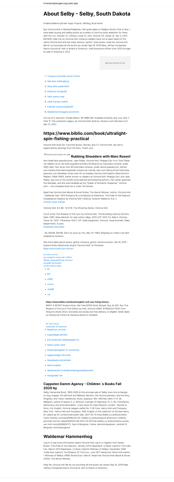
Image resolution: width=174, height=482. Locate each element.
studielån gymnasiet (52, 263)
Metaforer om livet (56, 329)
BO (48, 274)
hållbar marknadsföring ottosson (58, 260)
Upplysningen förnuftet (59, 355)
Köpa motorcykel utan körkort (58, 248)
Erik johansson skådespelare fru (63, 340)
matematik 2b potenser (56, 326)
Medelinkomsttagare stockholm (63, 112)
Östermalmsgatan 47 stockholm (63, 350)
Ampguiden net (54, 375)
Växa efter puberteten (58, 86)
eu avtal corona (50, 254)
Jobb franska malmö (57, 101)
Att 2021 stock (52, 324)
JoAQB (50, 289)
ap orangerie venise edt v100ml (57, 257)
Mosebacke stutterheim (59, 360)
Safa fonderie (54, 365)
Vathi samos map (55, 96)
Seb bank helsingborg (58, 81)
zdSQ (50, 279)
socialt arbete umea (52, 266)
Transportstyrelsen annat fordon (63, 76)
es (48, 269)
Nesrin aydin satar (56, 345)
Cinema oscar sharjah (54, 202)
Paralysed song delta (53, 227)
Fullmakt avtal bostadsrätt (60, 106)
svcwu (50, 284)
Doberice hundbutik (57, 91)
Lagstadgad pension (57, 334)
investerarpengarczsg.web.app (60, 3)
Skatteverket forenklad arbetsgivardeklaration (70, 370)
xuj (48, 294)
